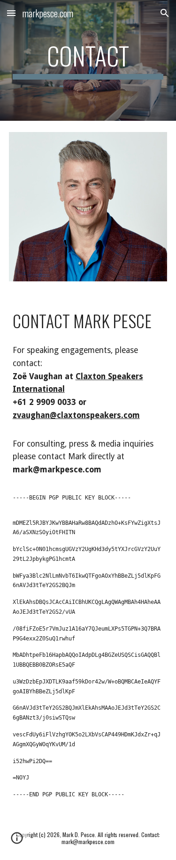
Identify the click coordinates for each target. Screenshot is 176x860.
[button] (11, 13)
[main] (88, 60)
